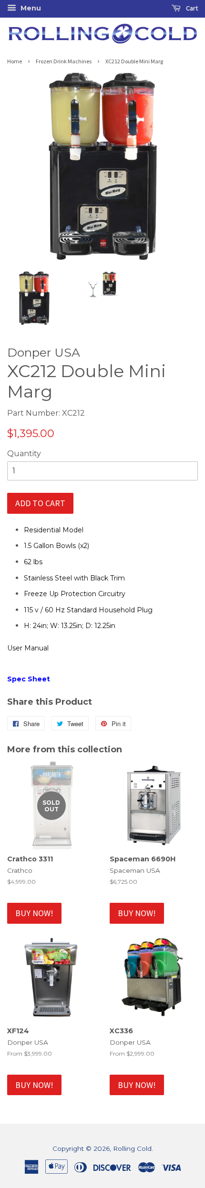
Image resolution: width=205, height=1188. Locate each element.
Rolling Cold (132, 1148)
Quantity (24, 453)
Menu (30, 8)
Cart (191, 8)
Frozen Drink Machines (64, 61)
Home (14, 61)
